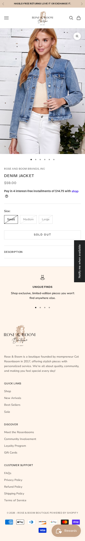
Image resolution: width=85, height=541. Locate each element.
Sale (7, 412)
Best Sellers (12, 405)
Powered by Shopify (64, 512)
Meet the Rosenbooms (19, 432)
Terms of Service (15, 500)
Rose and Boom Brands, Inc (24, 168)
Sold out (42, 235)
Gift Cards (10, 453)
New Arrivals (12, 398)
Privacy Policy (13, 480)
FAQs (7, 473)
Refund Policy (13, 487)
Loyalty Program (15, 446)
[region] (42, 287)
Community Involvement (20, 439)
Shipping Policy (14, 494)
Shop (7, 391)
